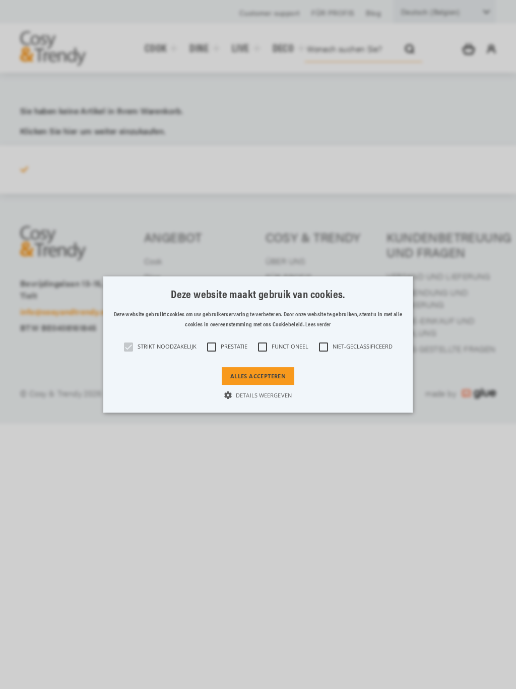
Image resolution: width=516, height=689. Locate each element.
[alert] (258, 344)
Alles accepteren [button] (258, 376)
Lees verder (318, 324)
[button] (258, 344)
